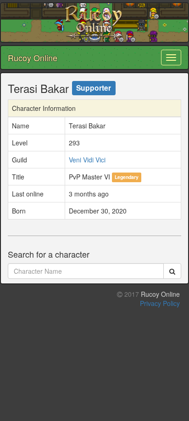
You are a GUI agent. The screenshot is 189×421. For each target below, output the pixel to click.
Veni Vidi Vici (87, 159)
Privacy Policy (160, 303)
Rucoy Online (32, 57)
